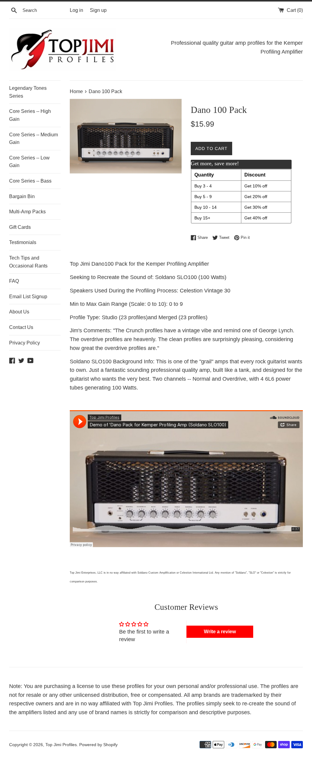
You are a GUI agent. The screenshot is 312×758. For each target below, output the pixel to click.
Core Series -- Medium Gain (33, 138)
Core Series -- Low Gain (29, 161)
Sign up (98, 10)
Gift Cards (20, 227)
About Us (19, 311)
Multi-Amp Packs (27, 211)
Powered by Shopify (98, 744)
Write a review (220, 631)
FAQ (14, 281)
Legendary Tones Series (28, 92)
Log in (76, 10)
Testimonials (22, 242)
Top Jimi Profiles (61, 744)
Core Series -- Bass (30, 180)
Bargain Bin (22, 196)
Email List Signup (28, 296)
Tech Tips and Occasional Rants (28, 261)
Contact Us (21, 327)
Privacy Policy (24, 342)
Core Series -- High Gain (30, 115)
